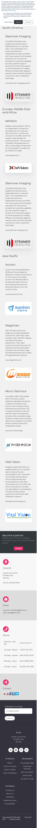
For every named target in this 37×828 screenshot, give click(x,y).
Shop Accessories (10, 773)
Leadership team (9, 800)
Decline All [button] (28, 22)
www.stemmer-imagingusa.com (17, 83)
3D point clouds (27, 779)
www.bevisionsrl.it (12, 155)
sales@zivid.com (14, 613)
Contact (18, 548)
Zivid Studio (27, 775)
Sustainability (10, 804)
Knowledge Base (27, 763)
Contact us (10, 790)
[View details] (10, 750)
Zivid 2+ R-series (10, 766)
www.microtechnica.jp (14, 431)
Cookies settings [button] (8, 22)
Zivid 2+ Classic (9, 770)
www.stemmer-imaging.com (16, 230)
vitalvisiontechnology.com (15, 501)
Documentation (27, 772)
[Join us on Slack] (21, 750)
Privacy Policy (12, 10)
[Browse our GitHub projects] (26, 750)
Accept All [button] (18, 22)
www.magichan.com (13, 360)
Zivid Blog (10, 797)
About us (10, 794)
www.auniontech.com (14, 294)
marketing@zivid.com (18, 610)
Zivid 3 (9, 763)
